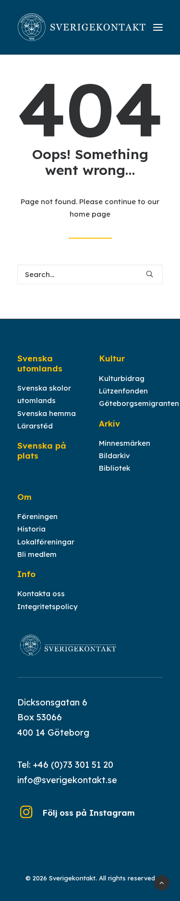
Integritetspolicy (47, 606)
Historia (31, 528)
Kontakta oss (41, 593)
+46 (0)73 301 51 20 (73, 764)
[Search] (90, 274)
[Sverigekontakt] (82, 27)
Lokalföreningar (45, 541)
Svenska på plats (41, 450)
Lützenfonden (123, 390)
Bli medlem (37, 554)
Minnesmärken (124, 443)
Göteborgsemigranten (139, 403)
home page (90, 214)
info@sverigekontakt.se (67, 779)
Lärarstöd (35, 425)
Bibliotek (114, 468)
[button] (158, 27)
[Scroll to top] (161, 882)
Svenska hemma (46, 413)
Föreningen (37, 516)
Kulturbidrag (121, 378)
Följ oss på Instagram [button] (88, 813)
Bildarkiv (114, 455)
